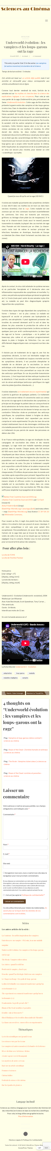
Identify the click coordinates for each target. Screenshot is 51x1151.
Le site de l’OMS (8, 555)
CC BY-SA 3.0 (43, 511)
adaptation (8, 673)
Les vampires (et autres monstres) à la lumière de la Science (23, 1046)
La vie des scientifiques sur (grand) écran (17, 1036)
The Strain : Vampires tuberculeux (14, 959)
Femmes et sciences (9, 1070)
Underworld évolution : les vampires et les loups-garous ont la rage (25, 46)
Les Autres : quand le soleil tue (13, 964)
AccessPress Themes (25, 1148)
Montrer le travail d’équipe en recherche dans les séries (38, 693)
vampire (25, 678)
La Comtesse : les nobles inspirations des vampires (20, 935)
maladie (32, 673)
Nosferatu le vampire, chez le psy (14, 969)
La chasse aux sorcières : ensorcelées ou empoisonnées (22, 1022)
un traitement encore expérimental (32, 391)
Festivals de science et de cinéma (13, 1080)
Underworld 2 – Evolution (25, 667)
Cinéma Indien (7, 1075)
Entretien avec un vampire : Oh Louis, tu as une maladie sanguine (22, 942)
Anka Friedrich (8, 505)
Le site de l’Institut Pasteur (12, 558)
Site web (6, 863)
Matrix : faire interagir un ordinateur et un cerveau (16, 693)
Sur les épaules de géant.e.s (12, 1085)
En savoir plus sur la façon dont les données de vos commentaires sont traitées (25, 911)
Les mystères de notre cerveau (13, 1061)
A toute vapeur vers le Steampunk (14, 1056)
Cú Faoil (40, 500)
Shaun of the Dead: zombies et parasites (16, 1008)
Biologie (25, 37)
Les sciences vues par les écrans (13, 1041)
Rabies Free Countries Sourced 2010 (17, 500)
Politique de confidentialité (32, 895)
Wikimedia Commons (13, 514)
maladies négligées (11, 678)
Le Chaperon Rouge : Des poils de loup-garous (19, 979)
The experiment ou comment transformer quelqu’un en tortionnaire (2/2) (22, 995)
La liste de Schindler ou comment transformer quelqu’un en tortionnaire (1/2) (23, 986)
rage (27, 208)
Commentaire (9, 814)
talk (33, 508)
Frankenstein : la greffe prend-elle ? (15, 1003)
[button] (43, 1148)
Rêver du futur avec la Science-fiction (15, 1051)
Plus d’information (25, 1116)
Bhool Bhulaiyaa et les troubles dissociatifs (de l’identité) (22, 1018)
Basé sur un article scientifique (13, 1066)
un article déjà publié (31, 78)
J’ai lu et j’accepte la (25, 895)
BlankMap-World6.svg (11, 508)
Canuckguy (26, 508)
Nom (5, 844)
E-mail (6, 854)
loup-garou (20, 673)
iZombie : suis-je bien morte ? (12, 1013)
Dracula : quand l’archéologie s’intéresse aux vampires (22, 974)
